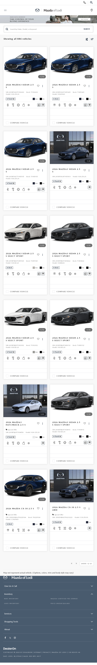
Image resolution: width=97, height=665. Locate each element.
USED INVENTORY (11, 603)
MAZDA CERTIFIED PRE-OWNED (64, 599)
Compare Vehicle (19, 123)
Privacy (46, 652)
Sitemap (37, 652)
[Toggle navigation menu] (4, 10)
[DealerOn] (9, 649)
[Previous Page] (71, 563)
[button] (44, 63)
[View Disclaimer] (29, 105)
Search (87, 29)
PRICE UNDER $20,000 (60, 603)
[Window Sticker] (43, 105)
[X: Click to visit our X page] (10, 638)
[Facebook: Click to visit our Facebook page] (6, 638)
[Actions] (42, 86)
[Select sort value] (91, 39)
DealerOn (27, 652)
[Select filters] (86, 39)
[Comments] (39, 105)
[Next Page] (76, 563)
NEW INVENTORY (11, 599)
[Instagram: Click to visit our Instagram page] (15, 638)
